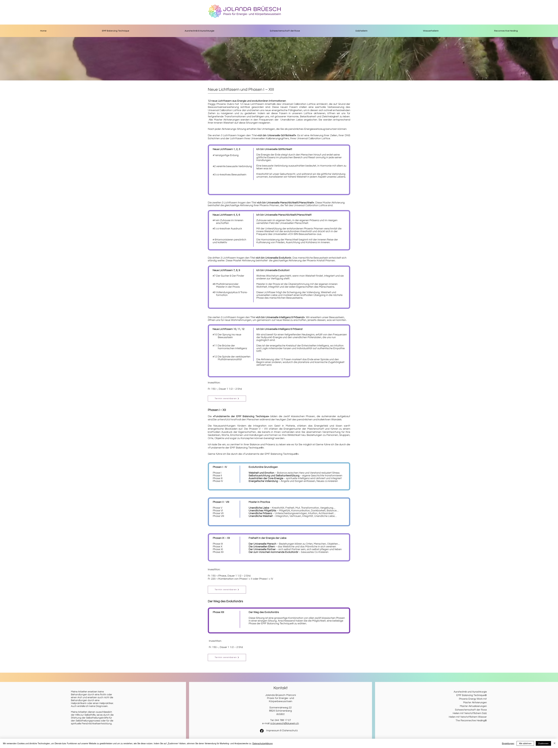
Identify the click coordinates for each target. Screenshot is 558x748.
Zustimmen (543, 743)
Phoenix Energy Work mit (473, 699)
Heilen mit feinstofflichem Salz (470, 713)
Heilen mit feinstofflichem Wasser (468, 717)
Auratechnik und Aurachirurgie (470, 692)
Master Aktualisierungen (473, 706)
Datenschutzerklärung (262, 743)
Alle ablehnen (525, 743)
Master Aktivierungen (475, 702)
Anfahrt (280, 714)
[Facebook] (261, 730)
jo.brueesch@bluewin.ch (284, 723)
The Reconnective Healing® (471, 720)
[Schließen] (554, 743)
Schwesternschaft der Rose (471, 710)
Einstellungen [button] (508, 743)
